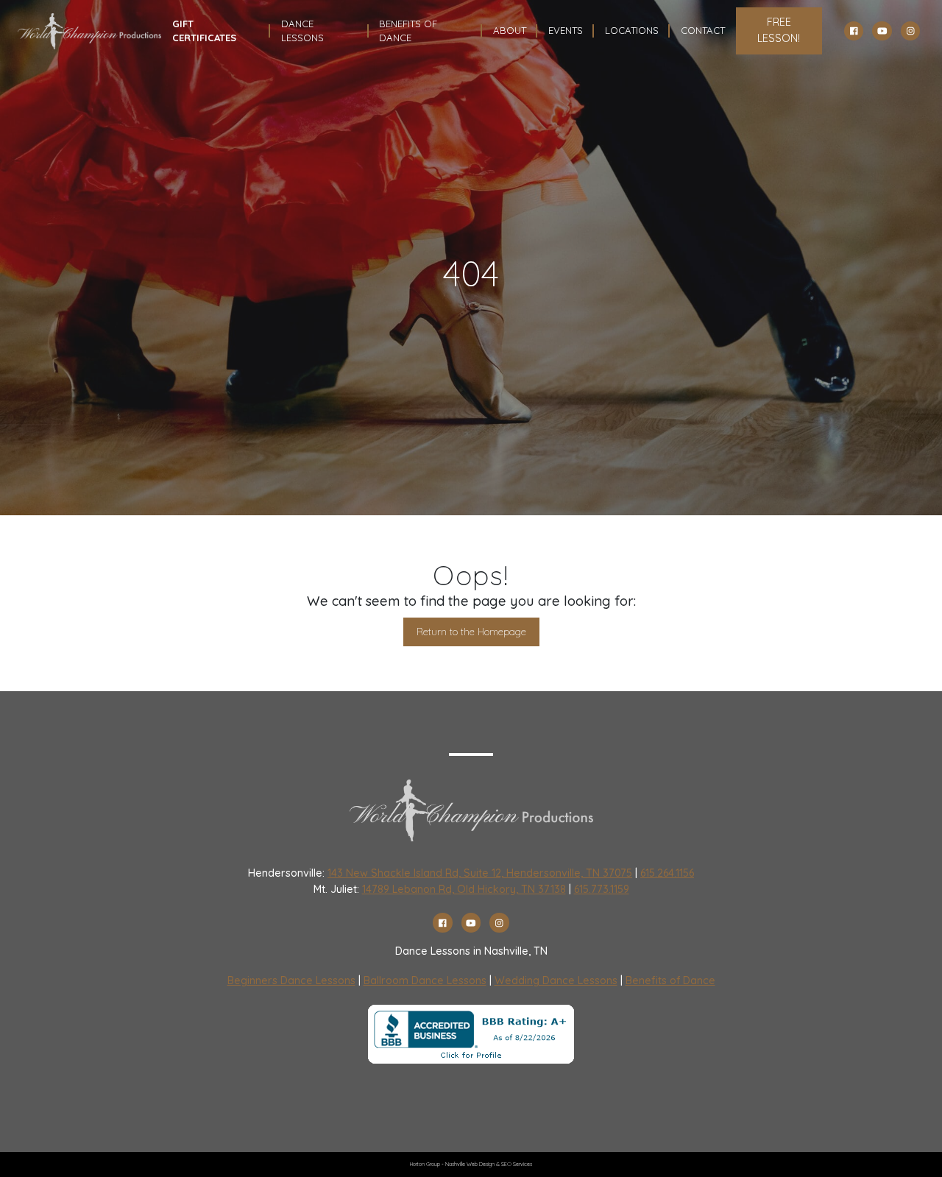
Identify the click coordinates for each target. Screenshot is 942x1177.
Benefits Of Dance (408, 30)
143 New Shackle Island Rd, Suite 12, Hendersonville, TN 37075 (479, 873)
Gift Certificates (204, 30)
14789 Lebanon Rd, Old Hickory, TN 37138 (464, 889)
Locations (632, 30)
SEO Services (516, 1164)
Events (565, 30)
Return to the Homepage (471, 631)
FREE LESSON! (778, 30)
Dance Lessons (302, 30)
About (509, 30)
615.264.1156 (667, 873)
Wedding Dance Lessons (556, 980)
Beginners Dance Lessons (291, 980)
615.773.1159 (601, 889)
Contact (703, 30)
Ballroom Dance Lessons (425, 980)
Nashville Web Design (470, 1164)
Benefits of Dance (670, 980)
